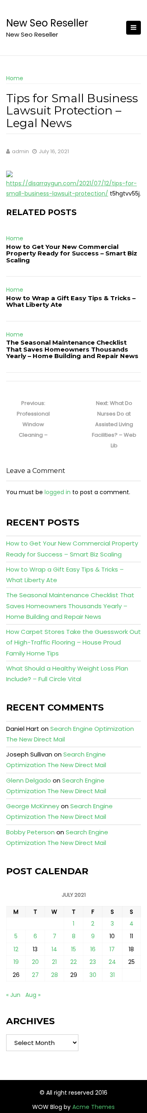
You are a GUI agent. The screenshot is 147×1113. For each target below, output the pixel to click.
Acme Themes (93, 1107)
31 (112, 975)
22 (73, 962)
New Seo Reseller (47, 23)
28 (54, 975)
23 (92, 962)
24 (112, 962)
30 (92, 975)
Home (14, 78)
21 (54, 962)
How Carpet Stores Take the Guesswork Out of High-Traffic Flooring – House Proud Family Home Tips (73, 642)
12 (15, 949)
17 (112, 949)
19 (16, 962)
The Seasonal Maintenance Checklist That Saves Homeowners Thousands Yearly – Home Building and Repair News (72, 349)
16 (93, 949)
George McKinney (32, 806)
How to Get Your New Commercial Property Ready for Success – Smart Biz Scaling (71, 253)
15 (73, 949)
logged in (58, 492)
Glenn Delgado (28, 780)
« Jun (13, 995)
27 (35, 975)
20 (35, 962)
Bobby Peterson (30, 832)
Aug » (32, 995)
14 (54, 949)
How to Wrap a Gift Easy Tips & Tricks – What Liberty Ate (71, 301)
